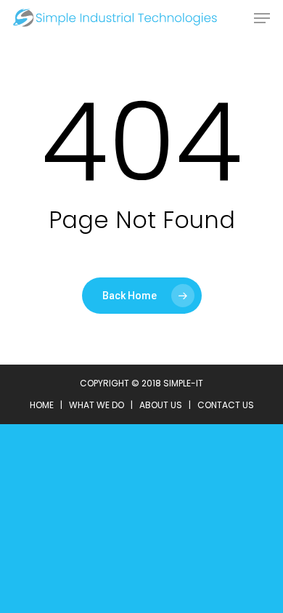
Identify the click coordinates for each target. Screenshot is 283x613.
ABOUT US (160, 405)
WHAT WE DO (96, 405)
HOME (42, 405)
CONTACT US (225, 405)
